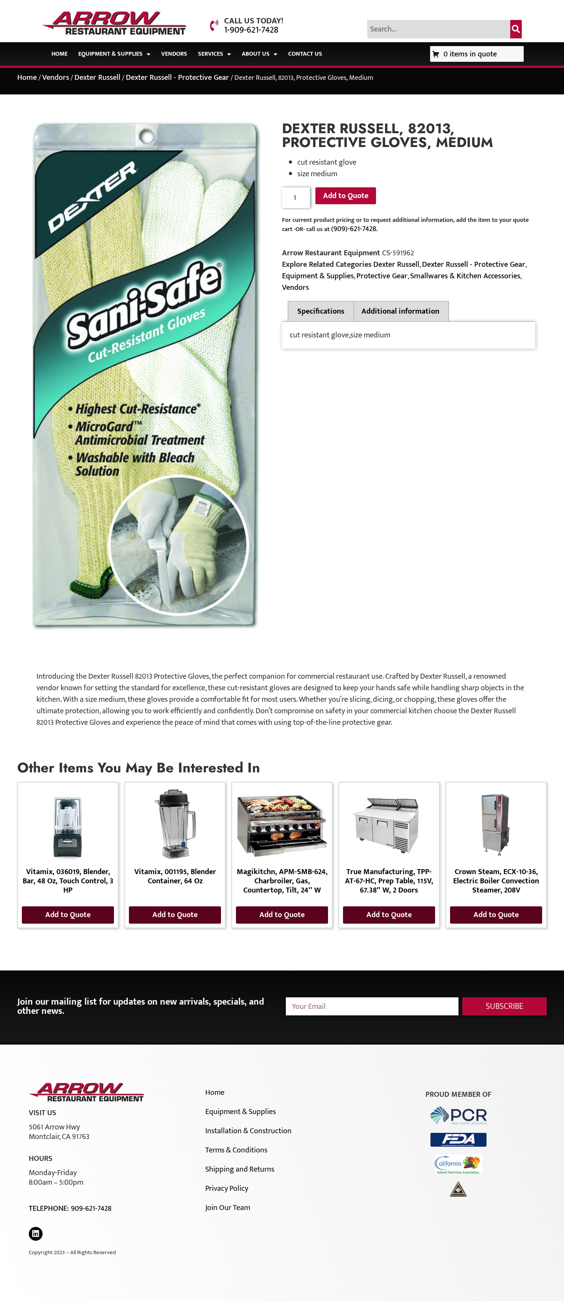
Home (59, 54)
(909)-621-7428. (354, 228)
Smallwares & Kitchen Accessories (465, 276)
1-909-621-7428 (251, 30)
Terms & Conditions (236, 1150)
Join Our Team (227, 1207)
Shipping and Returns (239, 1169)
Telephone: (50, 1208)
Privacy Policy (226, 1188)
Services (210, 54)
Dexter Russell (97, 77)
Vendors (174, 54)
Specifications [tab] (321, 311)
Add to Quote (345, 195)
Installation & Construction (248, 1130)
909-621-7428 (91, 1208)
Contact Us (305, 54)
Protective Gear (381, 276)
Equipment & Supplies (110, 54)
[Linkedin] (36, 1234)
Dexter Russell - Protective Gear (177, 77)
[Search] (516, 29)
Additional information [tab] (400, 311)
